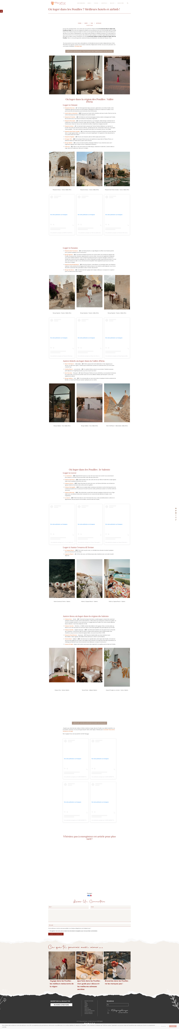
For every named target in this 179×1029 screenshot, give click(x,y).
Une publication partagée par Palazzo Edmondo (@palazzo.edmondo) (120, 542)
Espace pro (87, 1007)
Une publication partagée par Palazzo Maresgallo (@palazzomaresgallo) (94, 542)
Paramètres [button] (163, 1026)
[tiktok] (176, 519)
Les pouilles (98, 23)
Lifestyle (86, 1005)
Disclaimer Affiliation (89, 1013)
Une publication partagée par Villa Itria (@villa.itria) (89, 232)
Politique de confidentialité (89, 1010)
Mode (86, 1002)
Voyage (86, 1003)
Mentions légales (88, 1009)
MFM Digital (100, 1021)
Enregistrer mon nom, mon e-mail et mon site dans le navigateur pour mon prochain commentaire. (73, 931)
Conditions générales (88, 1012)
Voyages (79, 23)
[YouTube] (176, 513)
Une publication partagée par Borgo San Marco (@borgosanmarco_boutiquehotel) (96, 356)
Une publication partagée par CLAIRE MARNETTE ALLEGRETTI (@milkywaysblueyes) (83, 776)
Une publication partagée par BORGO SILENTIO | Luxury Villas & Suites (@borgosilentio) (70, 232)
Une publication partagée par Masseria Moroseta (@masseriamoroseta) (121, 232)
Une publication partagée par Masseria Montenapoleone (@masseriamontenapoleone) (69, 356)
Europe (86, 23)
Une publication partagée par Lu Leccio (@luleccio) (62, 542)
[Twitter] (176, 510)
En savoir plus (78, 46)
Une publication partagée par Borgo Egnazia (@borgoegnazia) (119, 356)
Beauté (86, 1006)
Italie (92, 23)
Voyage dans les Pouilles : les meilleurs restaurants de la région (62, 984)
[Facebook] (176, 508)
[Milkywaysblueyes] (58, 3)
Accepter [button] (173, 1026)
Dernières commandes (89, 1000)
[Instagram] (176, 517)
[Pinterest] (176, 515)
